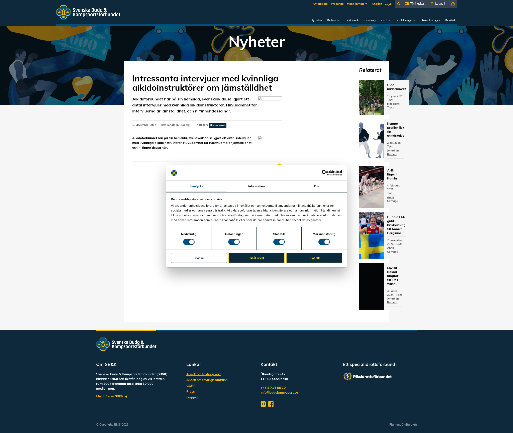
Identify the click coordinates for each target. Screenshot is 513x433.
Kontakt (451, 20)
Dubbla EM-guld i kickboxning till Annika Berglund (396, 225)
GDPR (191, 386)
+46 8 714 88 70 (273, 388)
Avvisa (199, 258)
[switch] (234, 242)
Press (190, 391)
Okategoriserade (217, 125)
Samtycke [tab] (196, 186)
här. (227, 111)
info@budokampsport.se (279, 392)
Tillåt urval (256, 258)
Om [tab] (316, 186)
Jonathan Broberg (178, 125)
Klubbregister (407, 20)
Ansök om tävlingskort (203, 374)
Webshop (337, 4)
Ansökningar (431, 20)
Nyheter (316, 20)
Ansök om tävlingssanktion (207, 380)
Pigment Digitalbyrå (403, 424)
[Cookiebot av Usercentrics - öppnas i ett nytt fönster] (324, 173)
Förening (369, 20)
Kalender (334, 20)
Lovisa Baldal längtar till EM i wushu (392, 276)
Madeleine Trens (393, 106)
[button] (415, 4)
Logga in (193, 397)
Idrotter (386, 20)
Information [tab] (256, 186)
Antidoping (320, 4)
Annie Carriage (392, 199)
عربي (388, 4)
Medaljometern (357, 4)
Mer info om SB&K (109, 396)
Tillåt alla (314, 258)
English (377, 4)
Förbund (351, 20)
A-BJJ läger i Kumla (392, 174)
